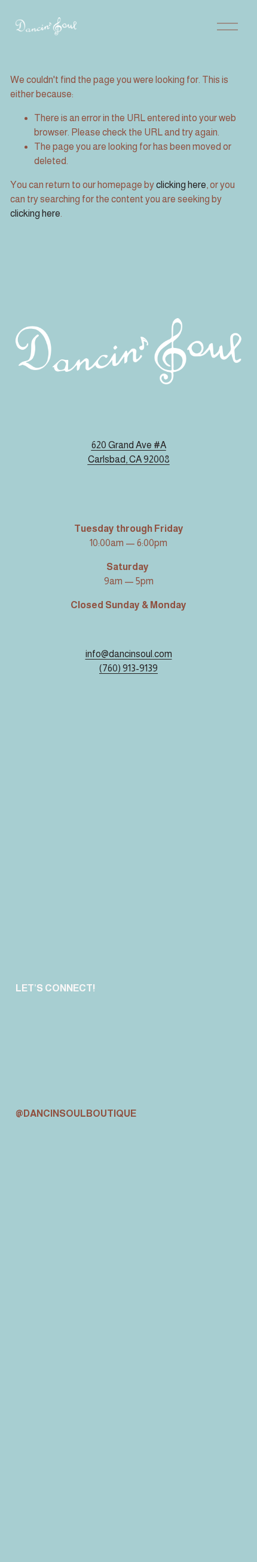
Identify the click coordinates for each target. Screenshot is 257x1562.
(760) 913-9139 (128, 668)
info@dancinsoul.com (128, 654)
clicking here (181, 185)
